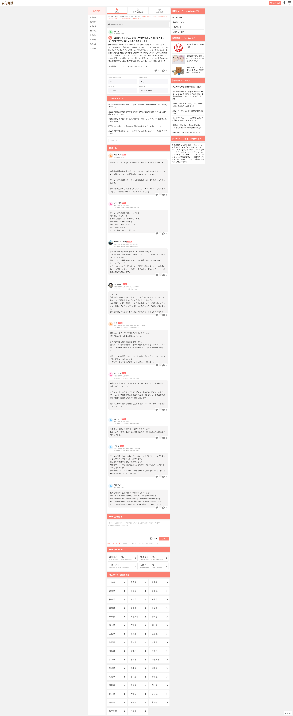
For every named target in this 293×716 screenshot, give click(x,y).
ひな (116, 323)
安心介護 (9, 3)
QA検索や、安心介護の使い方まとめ (186, 132)
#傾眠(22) (113, 140)
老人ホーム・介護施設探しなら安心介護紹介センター (188, 147)
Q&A (117, 12)
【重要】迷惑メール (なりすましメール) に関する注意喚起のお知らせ (187, 104)
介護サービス (124, 17)
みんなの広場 (138, 12)
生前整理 (93, 48)
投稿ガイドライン (112, 543)
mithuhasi (118, 284)
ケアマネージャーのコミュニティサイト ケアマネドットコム (188, 151)
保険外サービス (178, 32)
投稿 (164, 539)
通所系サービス (178, 22)
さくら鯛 (117, 203)
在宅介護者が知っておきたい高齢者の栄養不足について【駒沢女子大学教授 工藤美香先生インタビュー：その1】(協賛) (187, 95)
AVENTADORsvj (120, 242)
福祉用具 (93, 22)
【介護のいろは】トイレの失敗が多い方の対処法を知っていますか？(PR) (187, 119)
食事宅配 (93, 26)
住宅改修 (93, 40)
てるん (116, 446)
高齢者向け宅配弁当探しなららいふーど (188, 158)
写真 (155, 538)
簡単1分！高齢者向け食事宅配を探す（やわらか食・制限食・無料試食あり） (187, 126)
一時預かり (176, 27)
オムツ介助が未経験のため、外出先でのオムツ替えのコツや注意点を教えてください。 (137, 132)
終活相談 (93, 35)
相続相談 (93, 31)
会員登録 (276, 3)
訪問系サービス (135, 17)
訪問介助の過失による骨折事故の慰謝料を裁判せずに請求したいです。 (135, 126)
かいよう (117, 373)
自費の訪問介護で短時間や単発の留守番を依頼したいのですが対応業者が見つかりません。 (137, 120)
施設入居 (93, 44)
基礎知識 (159, 12)
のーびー (117, 419)
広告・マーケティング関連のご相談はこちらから (187, 112)
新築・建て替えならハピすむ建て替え (188, 155)
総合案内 (93, 17)
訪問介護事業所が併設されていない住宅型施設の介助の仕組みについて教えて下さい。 (137, 105)
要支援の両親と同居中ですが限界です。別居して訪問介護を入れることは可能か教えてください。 (137, 113)
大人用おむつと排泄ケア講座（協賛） (187, 87)
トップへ (288, 713)
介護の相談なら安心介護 (181, 145)
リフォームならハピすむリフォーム (187, 153)
